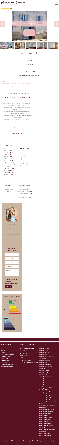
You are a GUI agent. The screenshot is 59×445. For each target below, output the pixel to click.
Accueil (3, 81)
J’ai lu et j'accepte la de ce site (11, 281)
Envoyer (8, 286)
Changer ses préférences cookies (12, 441)
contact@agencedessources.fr (12, 234)
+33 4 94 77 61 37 (13, 228)
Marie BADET (12, 224)
